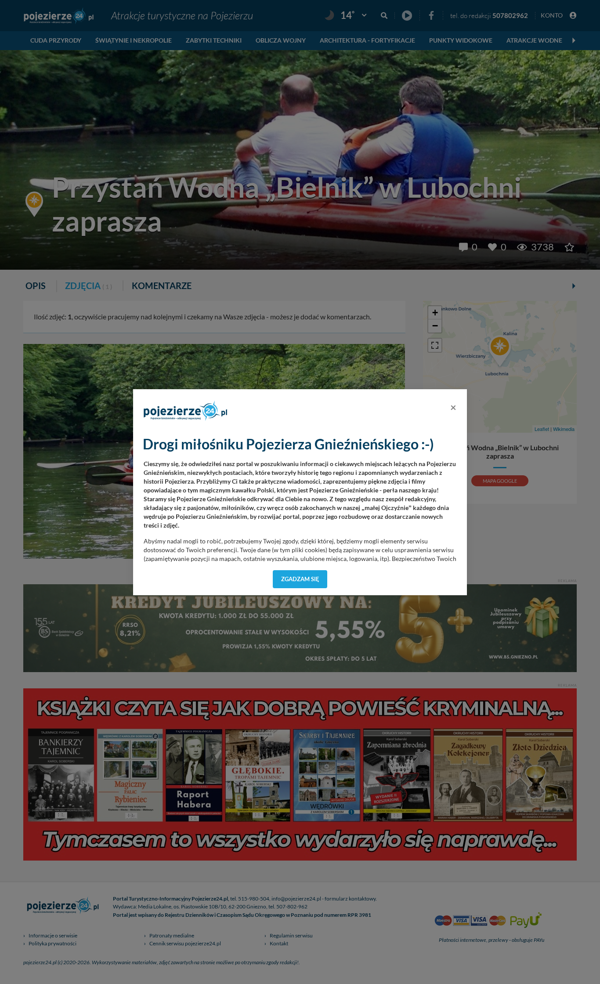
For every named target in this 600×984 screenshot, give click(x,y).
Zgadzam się (300, 578)
